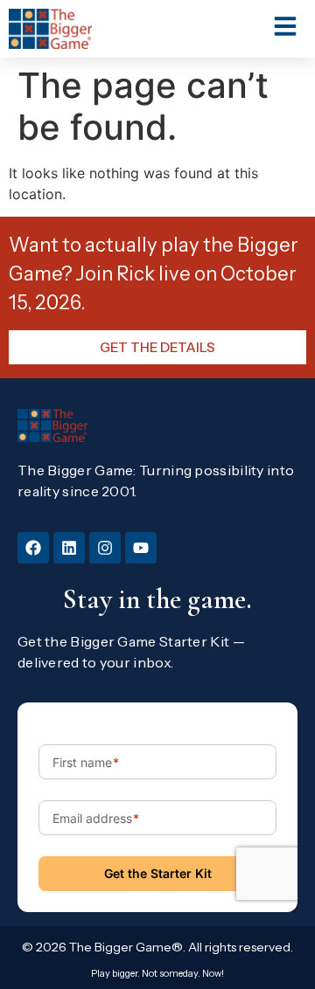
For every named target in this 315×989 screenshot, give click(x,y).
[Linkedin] (69, 548)
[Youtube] (141, 548)
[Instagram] (105, 548)
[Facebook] (33, 548)
